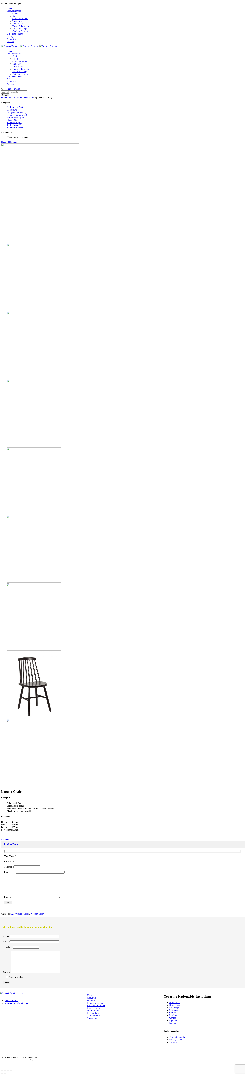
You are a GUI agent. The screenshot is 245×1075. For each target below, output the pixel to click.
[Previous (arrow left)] (2, 1073)
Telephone (8, 867)
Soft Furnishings (19, 28)
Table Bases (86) (14, 122)
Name (6, 936)
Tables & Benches (20, 26)
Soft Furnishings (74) (16, 117)
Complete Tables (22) (16, 112)
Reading (173, 1015)
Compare (13, 142)
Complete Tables (20, 18)
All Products (16, 914)
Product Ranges (14, 11)
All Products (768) (15, 107)
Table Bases (17, 23)
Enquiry (7, 897)
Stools (15, 16)
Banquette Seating (15, 34)
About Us (11, 39)
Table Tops (17, 21)
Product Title (10, 872)
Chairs (15, 13)
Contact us (92, 1018)
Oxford (172, 1013)
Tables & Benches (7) (16, 127)
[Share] (5, 1070)
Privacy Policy (175, 1039)
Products (91, 1000)
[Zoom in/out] (11, 1070)
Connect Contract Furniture (12, 1060)
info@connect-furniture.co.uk (18, 1003)
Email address (11, 861)
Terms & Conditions (178, 1037)
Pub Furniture (93, 1010)
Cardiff (172, 1018)
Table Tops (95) (14, 125)
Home (9, 8)
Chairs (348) (12, 110)
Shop (9, 97)
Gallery (10, 36)
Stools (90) (12, 120)
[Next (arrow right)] (5, 1073)
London (172, 1023)
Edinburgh (174, 1007)
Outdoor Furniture (20, 31)
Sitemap (173, 1042)
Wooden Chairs (26, 97)
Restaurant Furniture (96, 1005)
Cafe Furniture (93, 1015)
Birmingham (174, 1005)
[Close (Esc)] (2, 1070)
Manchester (174, 1002)
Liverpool (173, 1010)
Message (7, 972)
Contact (10, 41)
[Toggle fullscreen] (8, 1070)
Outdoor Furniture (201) (17, 115)
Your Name (10, 856)
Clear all (5, 142)
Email (6, 942)
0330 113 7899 (13, 89)
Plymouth (173, 1020)
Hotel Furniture (94, 1008)
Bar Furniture (93, 1013)
